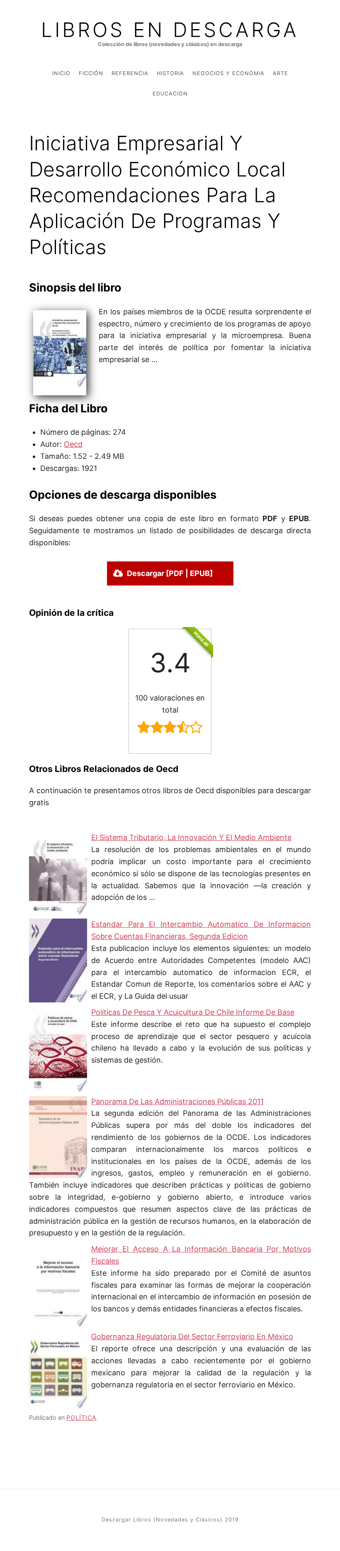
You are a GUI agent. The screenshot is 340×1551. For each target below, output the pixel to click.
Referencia (130, 73)
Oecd (73, 444)
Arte (280, 73)
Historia (170, 73)
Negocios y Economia (228, 73)
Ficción (91, 73)
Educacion (170, 94)
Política (81, 1417)
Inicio (61, 73)
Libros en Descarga (170, 30)
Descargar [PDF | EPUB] (170, 573)
